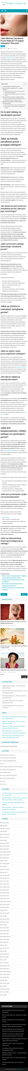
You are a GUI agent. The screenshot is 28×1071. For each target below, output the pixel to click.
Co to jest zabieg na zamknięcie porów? (11, 86)
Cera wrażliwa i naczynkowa (9, 758)
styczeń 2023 (5, 895)
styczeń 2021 (5, 962)
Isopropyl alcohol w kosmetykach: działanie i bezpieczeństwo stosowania (24, 594)
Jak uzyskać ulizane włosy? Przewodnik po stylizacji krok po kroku (12, 701)
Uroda (2, 46)
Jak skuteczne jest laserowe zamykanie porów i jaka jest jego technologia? (15, 92)
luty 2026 (4, 840)
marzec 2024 (5, 881)
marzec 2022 (5, 922)
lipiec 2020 (4, 980)
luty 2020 (4, 995)
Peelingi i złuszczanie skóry (9, 769)
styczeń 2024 (5, 884)
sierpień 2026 (5, 822)
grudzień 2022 (5, 898)
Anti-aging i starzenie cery (8, 755)
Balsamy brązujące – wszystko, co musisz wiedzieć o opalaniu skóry (14, 646)
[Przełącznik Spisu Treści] (24, 84)
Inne (3, 763)
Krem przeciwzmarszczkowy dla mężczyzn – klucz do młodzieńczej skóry (14, 691)
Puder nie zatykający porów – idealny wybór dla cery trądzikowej (5, 594)
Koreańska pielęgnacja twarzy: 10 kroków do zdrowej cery (13, 706)
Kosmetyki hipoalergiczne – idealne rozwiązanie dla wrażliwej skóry (14, 696)
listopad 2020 (5, 968)
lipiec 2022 (4, 910)
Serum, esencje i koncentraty (9, 775)
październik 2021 (6, 936)
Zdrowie (4, 784)
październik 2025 (6, 852)
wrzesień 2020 (5, 974)
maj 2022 (4, 916)
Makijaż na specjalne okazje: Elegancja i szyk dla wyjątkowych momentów (13, 622)
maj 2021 (4, 951)
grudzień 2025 (5, 846)
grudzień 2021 (5, 930)
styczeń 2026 (5, 843)
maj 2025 (4, 866)
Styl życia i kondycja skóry (8, 778)
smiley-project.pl (13, 48)
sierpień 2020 (5, 977)
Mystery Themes (19, 1069)
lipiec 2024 (4, 872)
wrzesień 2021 (5, 939)
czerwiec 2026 (5, 828)
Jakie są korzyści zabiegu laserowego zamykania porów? (15, 94)
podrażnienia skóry (21, 367)
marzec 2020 (5, 992)
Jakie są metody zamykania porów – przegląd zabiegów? (12, 89)
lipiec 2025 (4, 860)
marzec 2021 (5, 957)
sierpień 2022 (5, 907)
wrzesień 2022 (5, 904)
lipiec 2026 (4, 825)
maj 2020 (4, 986)
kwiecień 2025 (5, 869)
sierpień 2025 (5, 857)
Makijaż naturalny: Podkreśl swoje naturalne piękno (14, 670)
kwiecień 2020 (5, 989)
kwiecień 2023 (5, 892)
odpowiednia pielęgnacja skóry (11, 450)
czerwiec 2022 (5, 913)
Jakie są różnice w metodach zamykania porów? (13, 97)
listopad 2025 (5, 849)
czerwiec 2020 (5, 983)
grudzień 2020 (5, 965)
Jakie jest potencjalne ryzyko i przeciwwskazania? (15, 104)
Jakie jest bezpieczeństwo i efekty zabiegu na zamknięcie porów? (12, 102)
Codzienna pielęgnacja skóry (9, 760)
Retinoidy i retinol (6, 772)
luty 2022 (4, 924)
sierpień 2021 (5, 942)
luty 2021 (4, 959)
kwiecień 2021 (5, 954)
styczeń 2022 (5, 927)
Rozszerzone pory (10, 57)
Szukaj (2, 674)
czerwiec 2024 (5, 875)
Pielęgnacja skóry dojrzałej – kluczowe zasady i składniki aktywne (13, 687)
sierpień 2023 (5, 890)
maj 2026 (4, 831)
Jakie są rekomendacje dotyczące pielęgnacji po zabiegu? (15, 107)
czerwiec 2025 (5, 863)
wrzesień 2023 (5, 887)
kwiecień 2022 (5, 919)
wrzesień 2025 (5, 855)
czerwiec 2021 (5, 948)
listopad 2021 (5, 933)
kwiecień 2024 (5, 878)
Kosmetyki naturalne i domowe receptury (12, 766)
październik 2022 (6, 901)
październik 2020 (6, 971)
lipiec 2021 (4, 945)
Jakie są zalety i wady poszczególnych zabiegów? (15, 98)
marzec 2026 (5, 837)
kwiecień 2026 (5, 834)
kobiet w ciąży (5, 517)
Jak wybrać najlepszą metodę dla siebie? (13, 100)
